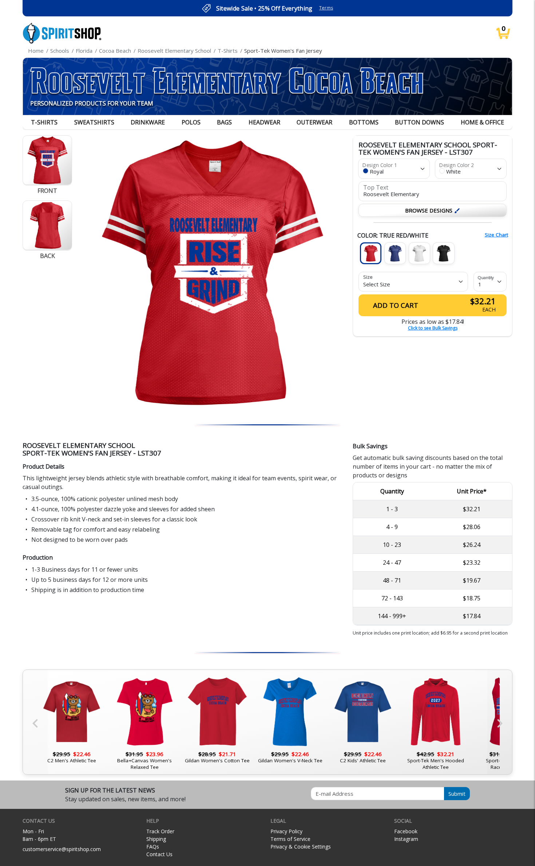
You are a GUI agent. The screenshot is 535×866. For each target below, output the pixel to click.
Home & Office (482, 122)
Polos (191, 122)
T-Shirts (44, 122)
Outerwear (314, 122)
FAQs (152, 846)
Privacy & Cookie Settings (300, 846)
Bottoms (364, 122)
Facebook (405, 831)
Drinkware (148, 122)
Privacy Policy (286, 831)
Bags (224, 122)
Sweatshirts (94, 122)
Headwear (264, 122)
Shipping (156, 838)
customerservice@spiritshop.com (62, 849)
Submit (456, 793)
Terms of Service (290, 838)
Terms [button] (326, 8)
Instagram (406, 838)
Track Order (160, 831)
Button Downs (419, 122)
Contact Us (159, 854)
